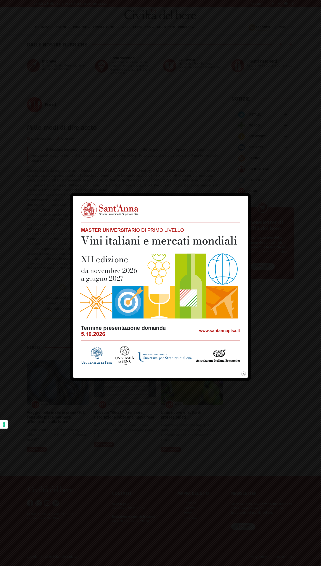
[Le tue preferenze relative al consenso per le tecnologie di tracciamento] (4, 424)
